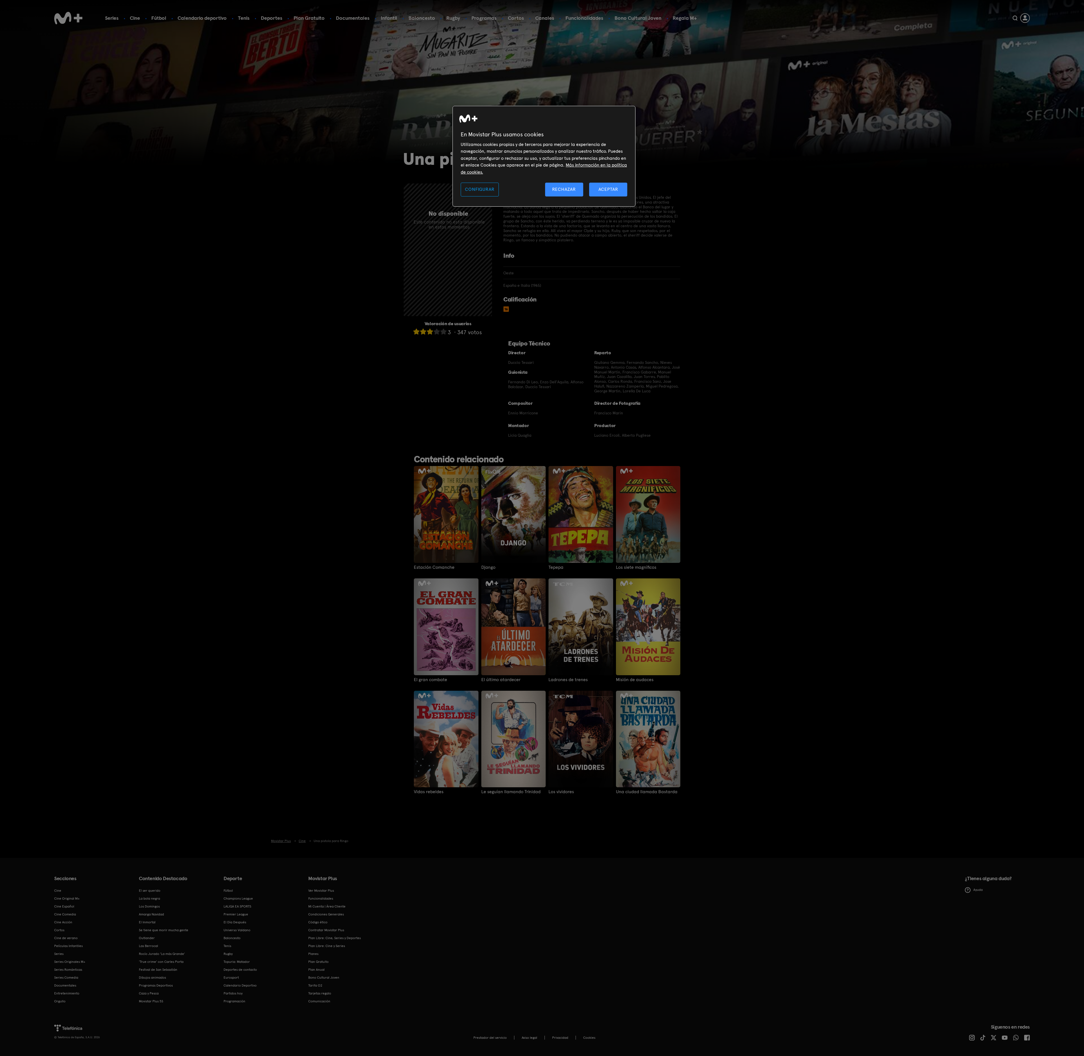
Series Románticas (68, 970)
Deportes (271, 18)
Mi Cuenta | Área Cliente (327, 906)
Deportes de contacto (240, 970)
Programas (484, 18)
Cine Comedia (65, 914)
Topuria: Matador (237, 962)
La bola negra (149, 898)
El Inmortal (147, 922)
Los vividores (561, 791)
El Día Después (235, 922)
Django (488, 567)
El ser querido (149, 891)
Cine (135, 18)
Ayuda (978, 890)
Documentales (353, 18)
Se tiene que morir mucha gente (163, 930)
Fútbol (158, 18)
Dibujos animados (152, 978)
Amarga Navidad (151, 914)
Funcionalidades (584, 18)
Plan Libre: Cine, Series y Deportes (334, 938)
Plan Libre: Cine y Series (326, 946)
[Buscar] (1015, 18)
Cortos (516, 18)
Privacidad (560, 1038)
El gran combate (430, 679)
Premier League (236, 914)
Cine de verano (66, 938)
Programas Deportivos (156, 985)
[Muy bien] (443, 331)
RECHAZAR (564, 189)
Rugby (453, 18)
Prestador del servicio (490, 1038)
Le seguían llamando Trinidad (511, 791)
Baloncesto (421, 18)
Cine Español (64, 906)
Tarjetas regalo (319, 993)
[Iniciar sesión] (1025, 18)
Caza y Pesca (149, 993)
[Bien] (437, 331)
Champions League (238, 898)
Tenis (244, 18)
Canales (544, 18)
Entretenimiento (66, 993)
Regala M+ (685, 18)
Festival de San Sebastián (158, 970)
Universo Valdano (237, 930)
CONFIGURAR (479, 189)
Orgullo (59, 1001)
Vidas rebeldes (428, 791)
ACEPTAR (608, 189)
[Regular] (430, 331)
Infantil (389, 18)
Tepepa (555, 567)
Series (112, 18)
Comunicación (319, 1001)
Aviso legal (529, 1038)
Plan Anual (316, 970)
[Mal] (423, 331)
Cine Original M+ (67, 898)
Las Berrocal (148, 946)
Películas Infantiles (68, 946)
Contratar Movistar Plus (326, 930)
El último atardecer (501, 679)
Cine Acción (63, 922)
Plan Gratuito (309, 18)
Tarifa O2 (315, 985)
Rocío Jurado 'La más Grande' (162, 954)
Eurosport (231, 978)
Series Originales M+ (69, 962)
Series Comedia (66, 978)
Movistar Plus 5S (151, 1001)
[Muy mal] (416, 331)
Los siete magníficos (636, 567)
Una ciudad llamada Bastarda (647, 791)
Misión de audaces (635, 679)
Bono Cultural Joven (638, 18)
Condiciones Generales (326, 914)
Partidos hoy (233, 993)
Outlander (147, 938)
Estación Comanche (434, 567)
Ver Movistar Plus (321, 891)
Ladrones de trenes (568, 679)
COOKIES (589, 1038)
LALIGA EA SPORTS (237, 906)
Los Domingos (149, 906)
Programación (234, 1001)
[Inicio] (68, 18)
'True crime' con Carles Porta (161, 962)
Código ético (317, 922)
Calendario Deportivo (240, 985)
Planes (313, 954)
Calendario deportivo (202, 18)
